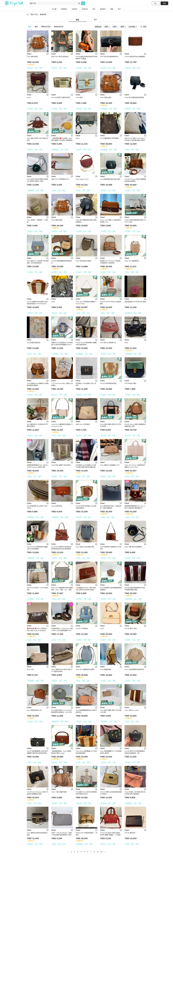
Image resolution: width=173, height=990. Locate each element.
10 (101, 852)
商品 (77, 20)
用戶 (95, 20)
